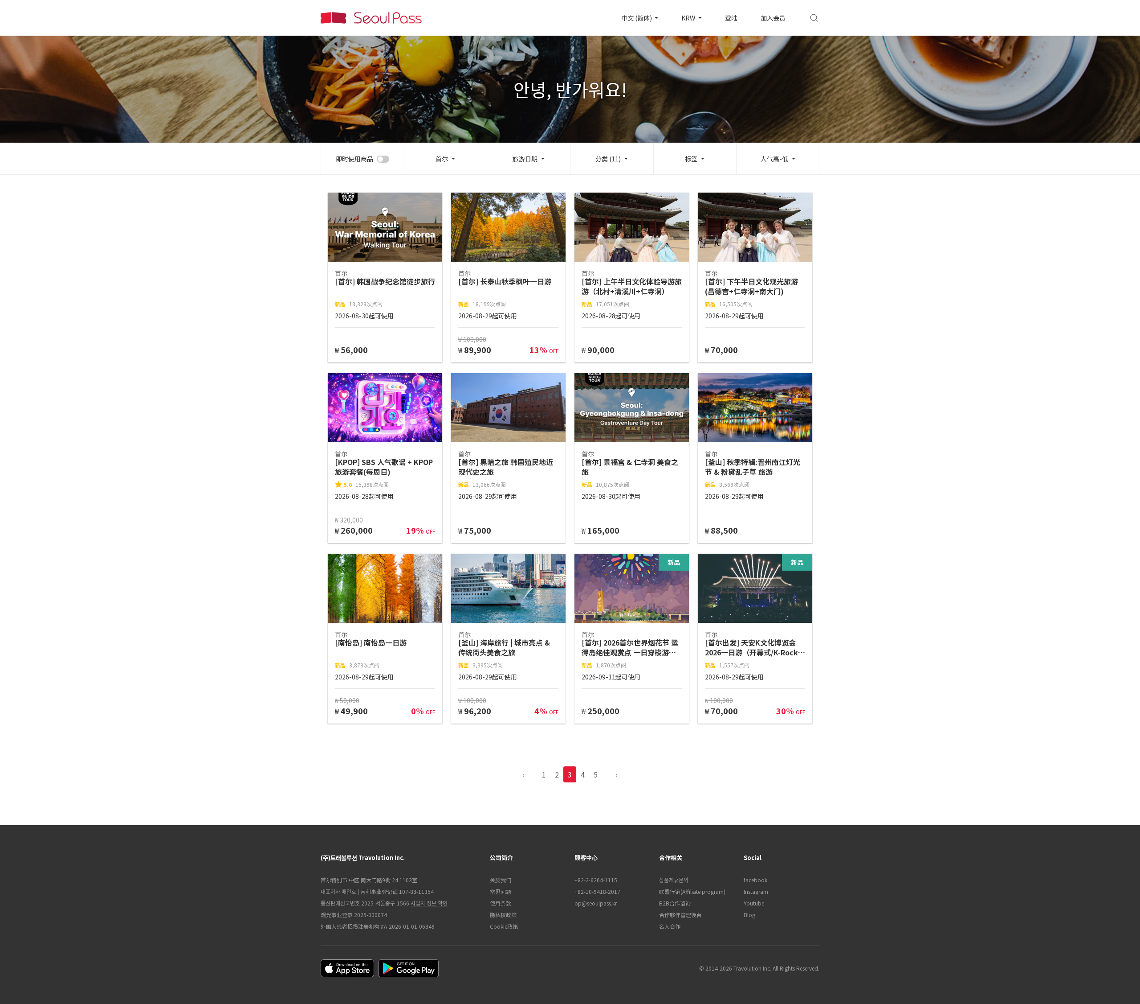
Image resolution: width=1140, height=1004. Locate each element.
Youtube (754, 903)
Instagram (756, 891)
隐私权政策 (503, 914)
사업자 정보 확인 (429, 903)
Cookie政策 (504, 926)
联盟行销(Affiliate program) (692, 891)
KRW (688, 17)
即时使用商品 (354, 158)
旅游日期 (525, 158)
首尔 (442, 158)
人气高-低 (774, 158)
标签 (691, 158)
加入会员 (773, 17)
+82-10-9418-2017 (597, 891)
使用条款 (500, 903)
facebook (755, 880)
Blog (749, 914)
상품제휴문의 (673, 880)
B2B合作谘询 (675, 903)
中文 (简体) (637, 17)
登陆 (731, 17)
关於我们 (500, 880)
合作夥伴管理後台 (680, 914)
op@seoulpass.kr (595, 903)
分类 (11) (608, 158)
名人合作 (669, 926)
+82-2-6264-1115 (595, 880)
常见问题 (500, 891)
